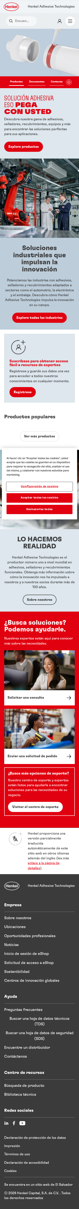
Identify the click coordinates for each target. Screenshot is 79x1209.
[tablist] (36, 82)
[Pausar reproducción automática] (69, 82)
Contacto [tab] (57, 81)
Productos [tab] (16, 81)
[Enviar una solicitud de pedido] (39, 736)
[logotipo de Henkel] (11, 7)
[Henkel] (11, 886)
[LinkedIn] (6, 1123)
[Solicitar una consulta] (39, 677)
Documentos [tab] (36, 81)
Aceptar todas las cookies (39, 497)
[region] (39, 483)
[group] (39, 94)
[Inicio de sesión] (59, 21)
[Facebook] (14, 1123)
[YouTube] (22, 1123)
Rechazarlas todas (39, 509)
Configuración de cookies (39, 486)
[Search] (12, 21)
